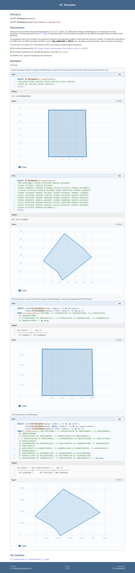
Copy (119, 74)
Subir (67, 566)
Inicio (67, 568)
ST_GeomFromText (47, 79)
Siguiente (121, 566)
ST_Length (43, 34)
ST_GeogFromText (31, 313)
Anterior (13, 566)
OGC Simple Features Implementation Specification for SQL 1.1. (58, 48)
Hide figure (119, 101)
